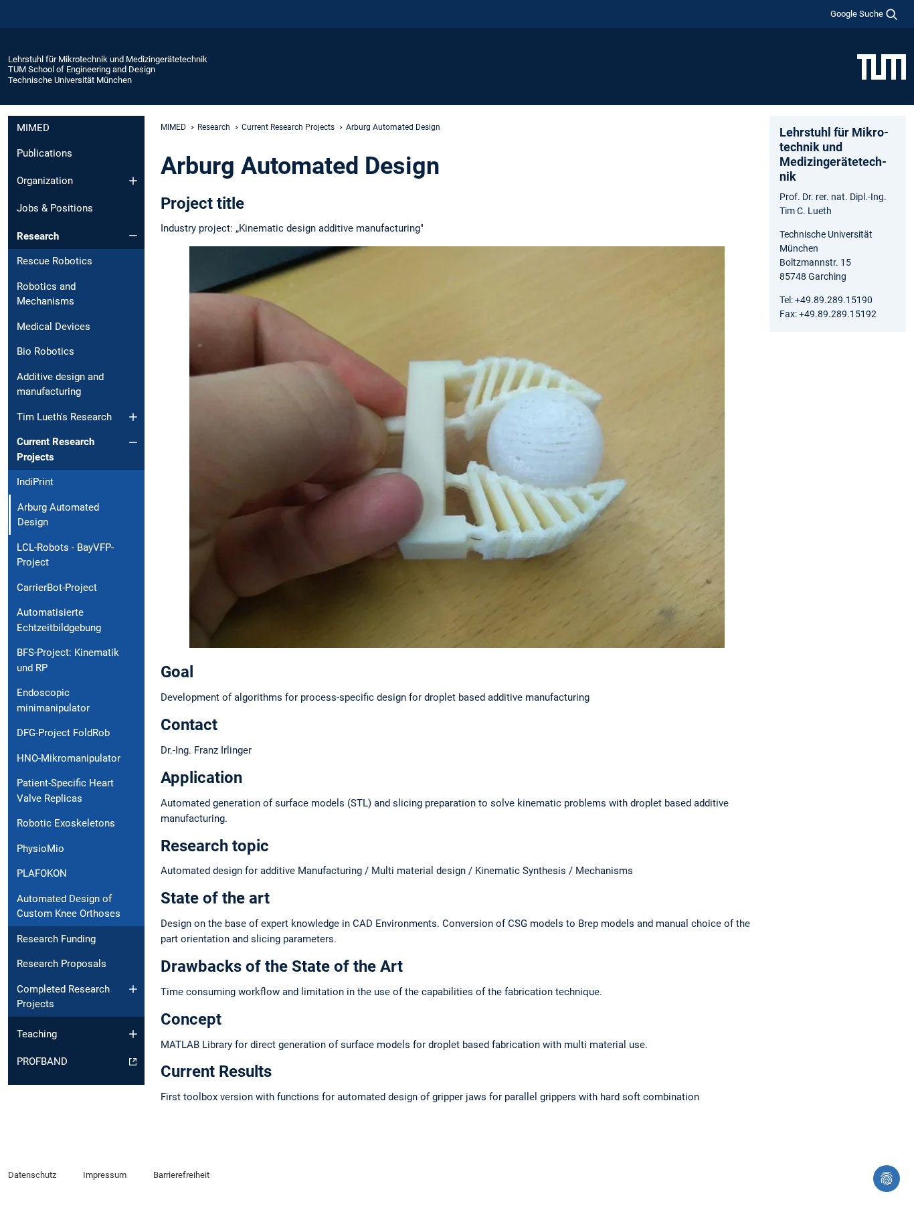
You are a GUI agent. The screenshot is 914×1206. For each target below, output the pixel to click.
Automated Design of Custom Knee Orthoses (68, 906)
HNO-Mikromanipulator (68, 758)
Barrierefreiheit (181, 1175)
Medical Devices (53, 327)
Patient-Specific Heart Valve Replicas (65, 790)
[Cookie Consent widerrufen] (886, 1178)
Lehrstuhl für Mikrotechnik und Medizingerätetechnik (107, 59)
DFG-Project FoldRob (63, 733)
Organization (45, 181)
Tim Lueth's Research (64, 417)
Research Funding (56, 939)
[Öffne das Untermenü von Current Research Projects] (133, 442)
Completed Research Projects (63, 997)
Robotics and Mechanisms (46, 294)
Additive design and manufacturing (60, 384)
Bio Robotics (45, 351)
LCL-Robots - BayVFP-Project (65, 555)
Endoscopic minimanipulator (53, 700)
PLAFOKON (42, 873)
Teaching (37, 1034)
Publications (44, 153)
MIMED (33, 128)
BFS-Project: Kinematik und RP (68, 660)
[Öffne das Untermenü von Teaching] (133, 1034)
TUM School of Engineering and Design (81, 69)
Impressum (104, 1175)
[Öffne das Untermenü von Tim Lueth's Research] (133, 417)
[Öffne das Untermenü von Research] (133, 236)
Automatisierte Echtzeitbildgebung (59, 620)
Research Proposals (61, 964)
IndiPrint (35, 482)
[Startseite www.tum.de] (881, 66)
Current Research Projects (55, 449)
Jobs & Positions (55, 208)
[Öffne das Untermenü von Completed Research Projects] (133, 989)
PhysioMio (40, 849)
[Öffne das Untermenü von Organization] (133, 181)
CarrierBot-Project (57, 588)
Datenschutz (32, 1175)
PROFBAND (42, 1061)
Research (38, 236)
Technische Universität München (70, 80)
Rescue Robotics (54, 261)
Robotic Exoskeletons (66, 823)
